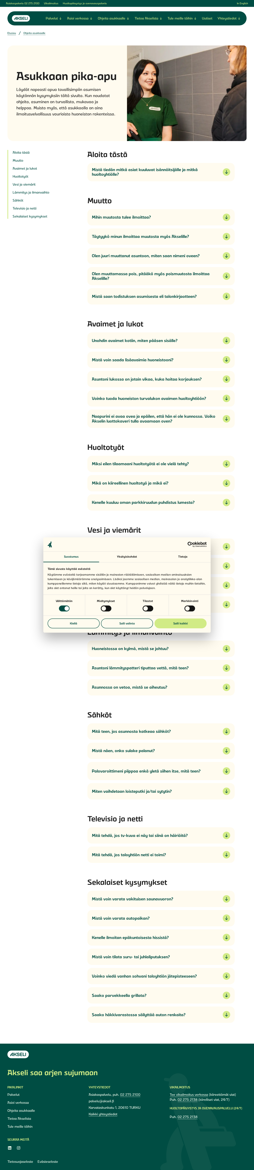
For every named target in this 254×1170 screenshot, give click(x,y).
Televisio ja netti (24, 208)
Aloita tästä (21, 152)
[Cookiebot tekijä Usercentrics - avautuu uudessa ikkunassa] (190, 544)
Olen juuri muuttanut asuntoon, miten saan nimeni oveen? (146, 255)
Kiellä (73, 623)
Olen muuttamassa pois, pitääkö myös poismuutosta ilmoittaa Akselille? (151, 276)
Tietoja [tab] (183, 556)
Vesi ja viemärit (24, 184)
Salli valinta (127, 623)
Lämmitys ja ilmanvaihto (31, 192)
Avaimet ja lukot (25, 168)
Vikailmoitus (51, 3)
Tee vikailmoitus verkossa (189, 1094)
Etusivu (11, 33)
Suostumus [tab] (71, 556)
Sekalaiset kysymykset (30, 216)
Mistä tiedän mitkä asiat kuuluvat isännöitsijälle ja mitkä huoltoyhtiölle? (145, 172)
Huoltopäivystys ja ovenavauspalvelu (85, 3)
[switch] (106, 608)
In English (242, 3)
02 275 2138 (187, 1099)
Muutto (18, 160)
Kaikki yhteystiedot (103, 1114)
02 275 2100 (31, 3)
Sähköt (18, 200)
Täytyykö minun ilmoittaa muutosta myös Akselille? (140, 236)
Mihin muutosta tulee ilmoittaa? (121, 217)
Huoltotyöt (20, 176)
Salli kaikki (180, 623)
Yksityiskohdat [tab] (127, 556)
